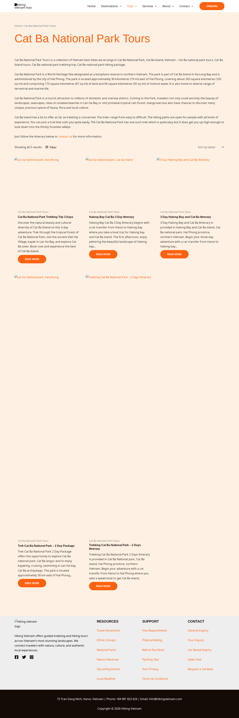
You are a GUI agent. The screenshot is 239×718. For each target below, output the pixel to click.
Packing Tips (150, 659)
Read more (32, 259)
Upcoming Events (108, 669)
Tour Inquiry (196, 640)
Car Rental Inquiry (200, 650)
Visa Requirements (154, 630)
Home (18, 25)
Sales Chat (194, 659)
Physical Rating (152, 640)
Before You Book (153, 650)
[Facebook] (17, 657)
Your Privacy (150, 669)
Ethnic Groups (106, 640)
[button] (119, 6)
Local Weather (106, 679)
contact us (65, 136)
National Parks (106, 650)
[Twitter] (24, 657)
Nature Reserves (108, 659)
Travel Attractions (108, 630)
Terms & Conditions (155, 679)
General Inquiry (198, 630)
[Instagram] (32, 657)
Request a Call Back (200, 669)
